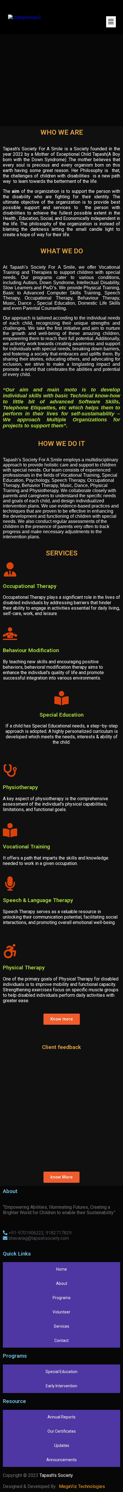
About (61, 1283)
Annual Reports (61, 1417)
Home (61, 1269)
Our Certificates (61, 1431)
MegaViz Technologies (82, 1486)
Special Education (61, 1371)
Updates (61, 1445)
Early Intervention (61, 1386)
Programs (62, 1297)
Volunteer (61, 1312)
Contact (61, 1340)
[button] (111, 21)
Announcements (61, 1459)
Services (61, 1326)
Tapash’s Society (56, 1475)
